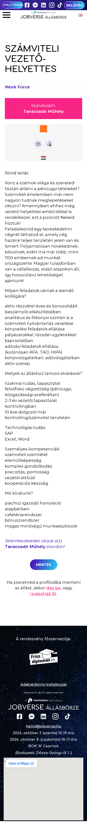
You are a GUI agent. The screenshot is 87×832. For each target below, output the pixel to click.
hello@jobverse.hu (43, 726)
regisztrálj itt (43, 593)
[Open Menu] (6, 15)
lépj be (53, 587)
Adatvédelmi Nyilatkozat (43, 684)
